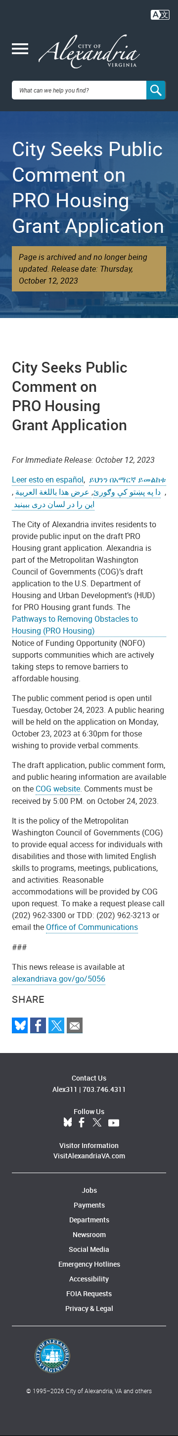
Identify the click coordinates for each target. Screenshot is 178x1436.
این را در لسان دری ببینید (53, 504)
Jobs (89, 1190)
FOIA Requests (89, 1293)
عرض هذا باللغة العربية (53, 491)
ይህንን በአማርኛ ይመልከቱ (127, 479)
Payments (89, 1205)
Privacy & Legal (89, 1308)
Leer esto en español (48, 479)
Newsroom (89, 1234)
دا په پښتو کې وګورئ (127, 491)
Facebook (82, 1122)
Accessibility (89, 1278)
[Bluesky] (20, 1025)
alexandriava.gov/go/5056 (58, 978)
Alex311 (65, 1089)
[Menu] (20, 49)
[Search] (156, 90)
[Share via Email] (75, 1025)
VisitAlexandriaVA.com (89, 1155)
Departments (89, 1219)
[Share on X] (56, 1025)
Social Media (89, 1249)
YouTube (113, 1122)
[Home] (89, 51)
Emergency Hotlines (89, 1264)
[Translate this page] (160, 13)
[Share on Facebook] (38, 1025)
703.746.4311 (104, 1089)
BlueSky (68, 1122)
